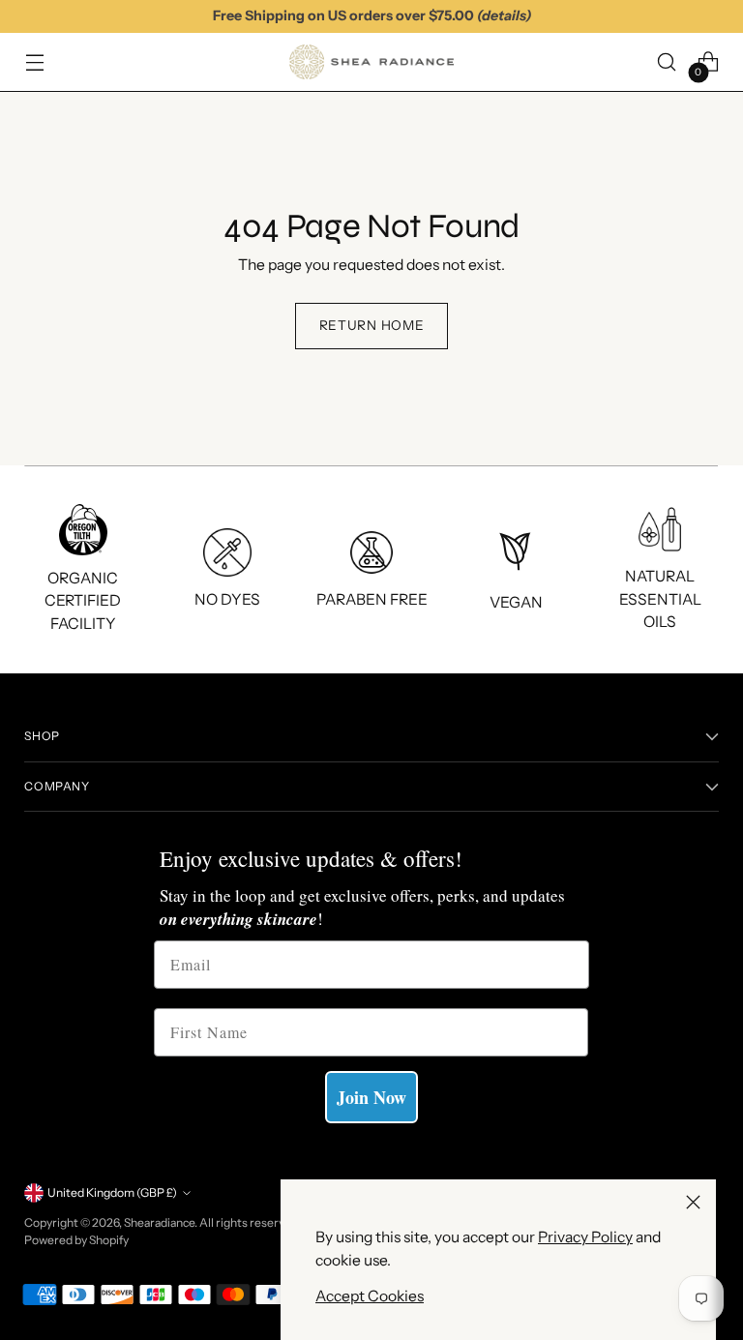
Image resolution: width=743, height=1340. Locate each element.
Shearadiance (159, 1222)
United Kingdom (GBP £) (112, 1192)
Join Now (371, 1097)
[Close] (693, 1202)
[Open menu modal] (34, 62)
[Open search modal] (667, 62)
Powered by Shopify (76, 1240)
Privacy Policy (585, 1237)
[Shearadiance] (371, 62)
